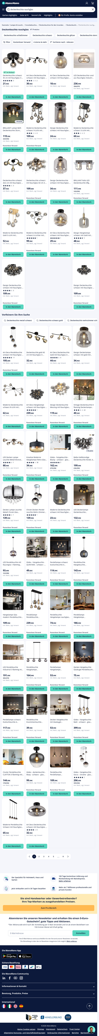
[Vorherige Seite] (29, 856)
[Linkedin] (4, 978)
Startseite (5, 25)
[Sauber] (92, 9)
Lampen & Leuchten (17, 25)
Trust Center (74, 1029)
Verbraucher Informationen (58, 1033)
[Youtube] (15, 978)
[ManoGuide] (91, 1030)
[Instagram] (21, 978)
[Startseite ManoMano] (42, 3)
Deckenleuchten (72, 25)
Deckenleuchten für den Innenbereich (52, 25)
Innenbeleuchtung (32, 25)
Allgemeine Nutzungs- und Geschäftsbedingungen (24, 1033)
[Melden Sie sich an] (86, 3)
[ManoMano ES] (21, 1006)
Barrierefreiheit (87, 1033)
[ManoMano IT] (10, 1006)
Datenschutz (62, 1029)
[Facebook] (10, 978)
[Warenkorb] (92, 3)
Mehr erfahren (72, 941)
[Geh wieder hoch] (89, 1006)
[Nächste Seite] (68, 856)
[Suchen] (8, 9)
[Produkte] (3, 9)
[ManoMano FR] (4, 1006)
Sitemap (40, 1029)
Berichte (75, 1033)
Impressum (50, 1029)
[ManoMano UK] (15, 1006)
